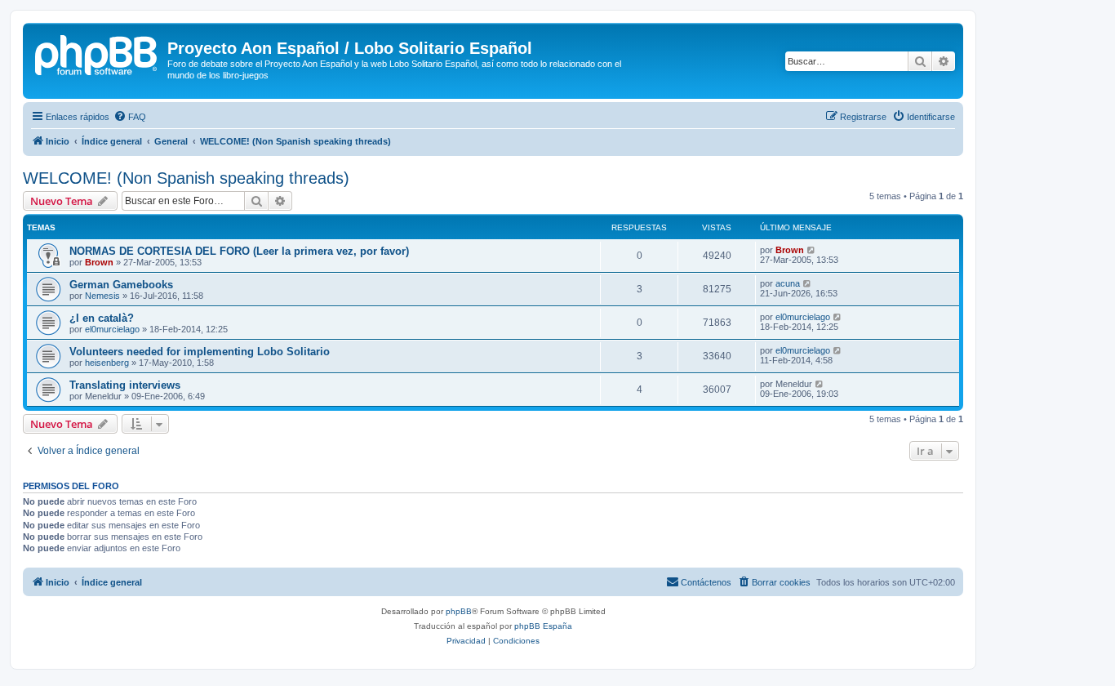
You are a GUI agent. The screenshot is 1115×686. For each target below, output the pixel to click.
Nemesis (102, 296)
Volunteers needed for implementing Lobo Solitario (199, 351)
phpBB (459, 611)
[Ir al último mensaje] (811, 250)
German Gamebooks (121, 284)
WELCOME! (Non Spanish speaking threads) (186, 178)
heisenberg (107, 363)
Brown (99, 262)
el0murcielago (112, 329)
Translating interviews (124, 385)
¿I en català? (101, 318)
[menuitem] (129, 117)
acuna (787, 283)
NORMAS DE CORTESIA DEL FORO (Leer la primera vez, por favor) (239, 251)
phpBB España (543, 625)
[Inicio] (97, 53)
